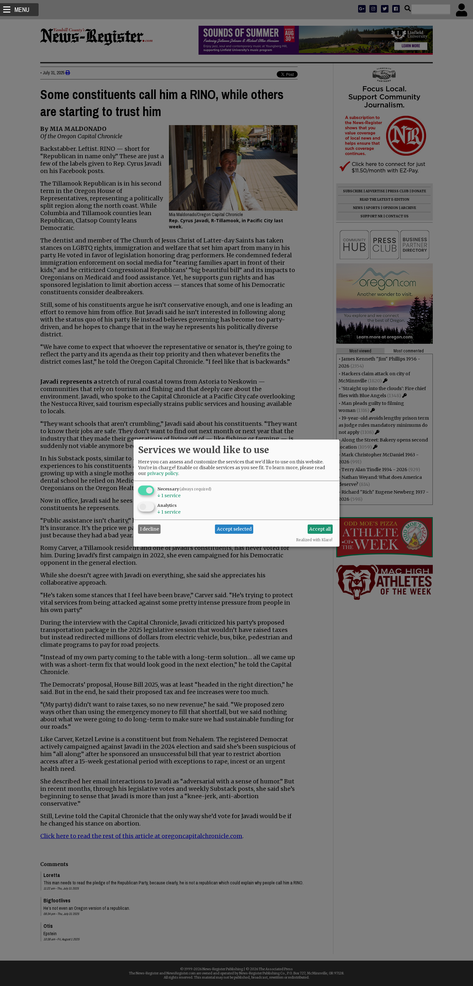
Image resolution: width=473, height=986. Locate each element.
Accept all (320, 529)
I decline (149, 529)
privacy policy (162, 473)
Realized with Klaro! (314, 539)
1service (169, 495)
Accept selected (234, 529)
